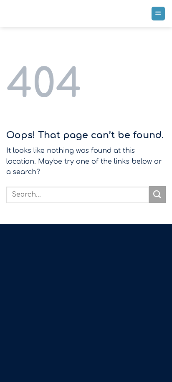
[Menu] (158, 13)
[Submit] (157, 194)
